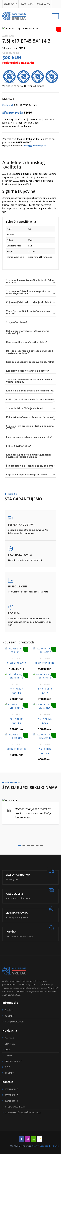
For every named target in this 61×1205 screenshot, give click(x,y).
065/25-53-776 (43, 4)
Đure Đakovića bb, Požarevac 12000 (23, 1112)
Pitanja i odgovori (14, 1021)
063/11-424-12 (11, 1100)
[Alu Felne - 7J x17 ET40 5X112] (16, 736)
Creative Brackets (40, 1146)
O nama (8, 1010)
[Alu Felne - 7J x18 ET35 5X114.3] (44, 736)
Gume (7, 1049)
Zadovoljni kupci (13, 1061)
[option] (30, 28)
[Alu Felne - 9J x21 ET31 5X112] (44, 650)
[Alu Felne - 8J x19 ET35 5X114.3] (16, 676)
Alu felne (9, 1037)
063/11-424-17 (10, 4)
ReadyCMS (54, 1146)
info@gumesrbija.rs (15, 1106)
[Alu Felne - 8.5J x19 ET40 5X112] (44, 676)
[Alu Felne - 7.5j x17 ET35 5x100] (44, 706)
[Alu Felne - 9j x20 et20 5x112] (16, 650)
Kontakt (9, 1015)
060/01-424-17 (27, 4)
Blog (7, 1067)
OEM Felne (10, 1043)
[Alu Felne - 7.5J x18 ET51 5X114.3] (16, 706)
